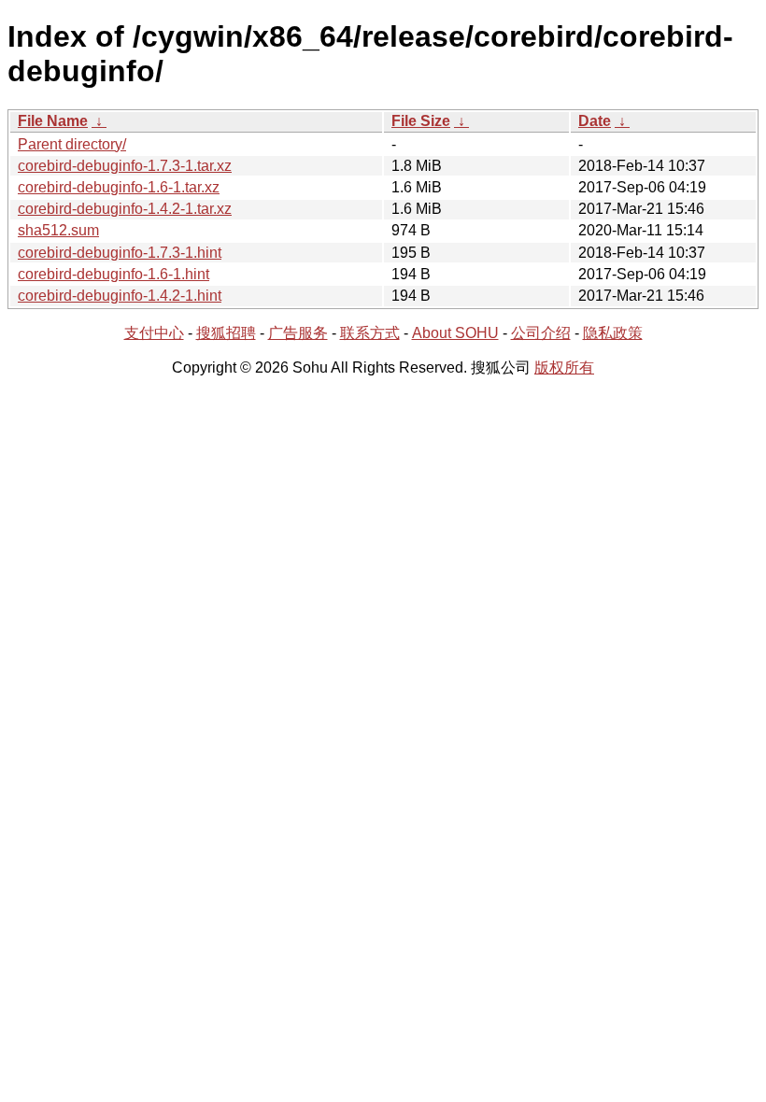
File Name (53, 121)
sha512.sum (58, 230)
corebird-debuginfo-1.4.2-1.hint (119, 296)
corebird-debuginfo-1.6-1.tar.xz (119, 187)
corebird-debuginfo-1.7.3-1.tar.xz (125, 166)
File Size (420, 121)
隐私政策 (613, 333)
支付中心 (154, 333)
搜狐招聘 (226, 333)
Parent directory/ (72, 144)
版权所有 (564, 367)
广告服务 (298, 333)
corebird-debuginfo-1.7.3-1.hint (119, 253)
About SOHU (455, 333)
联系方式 (370, 333)
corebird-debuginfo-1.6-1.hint (113, 274)
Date (594, 121)
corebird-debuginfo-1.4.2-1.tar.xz (125, 209)
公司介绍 (541, 333)
